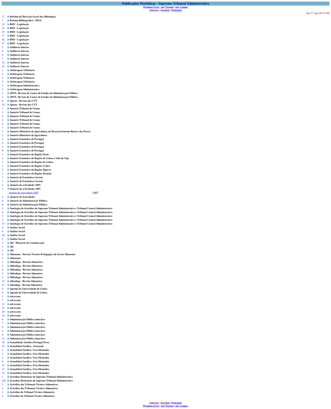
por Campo (181, 7)
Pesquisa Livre (151, 7)
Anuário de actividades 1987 (24, 192)
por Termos (167, 7)
